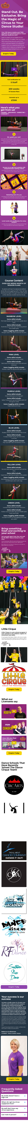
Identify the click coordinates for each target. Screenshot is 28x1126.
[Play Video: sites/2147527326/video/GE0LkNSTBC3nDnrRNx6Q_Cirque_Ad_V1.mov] (14, 69)
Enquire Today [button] (8, 54)
